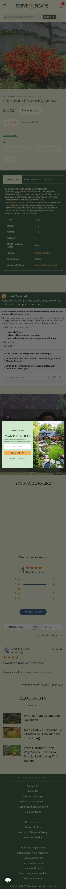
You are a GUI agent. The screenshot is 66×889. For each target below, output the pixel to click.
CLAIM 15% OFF (17, 453)
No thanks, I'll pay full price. (17, 458)
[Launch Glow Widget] (8, 881)
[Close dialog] (62, 422)
